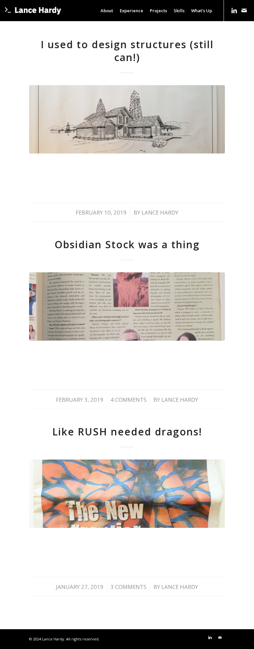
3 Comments (128, 587)
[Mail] (244, 10)
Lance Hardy (160, 212)
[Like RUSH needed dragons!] (127, 494)
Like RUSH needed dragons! (127, 431)
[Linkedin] (234, 10)
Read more (127, 176)
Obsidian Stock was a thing (127, 244)
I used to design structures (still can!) (127, 51)
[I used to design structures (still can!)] (127, 119)
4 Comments (128, 399)
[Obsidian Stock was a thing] (127, 306)
